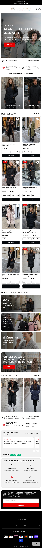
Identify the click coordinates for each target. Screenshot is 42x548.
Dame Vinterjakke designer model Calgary (30, 275)
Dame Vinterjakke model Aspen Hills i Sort (9, 188)
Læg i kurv (11, 155)
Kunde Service (21, 514)
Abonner (21, 505)
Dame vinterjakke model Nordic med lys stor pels (29, 231)
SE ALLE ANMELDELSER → (32, 433)
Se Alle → (37, 114)
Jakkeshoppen (21, 525)
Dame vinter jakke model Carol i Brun (9, 144)
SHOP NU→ (9, 45)
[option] (21, 2)
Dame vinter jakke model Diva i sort (10, 275)
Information (21, 519)
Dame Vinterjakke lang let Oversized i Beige (9, 231)
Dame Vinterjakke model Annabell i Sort (29, 188)
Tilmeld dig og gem (21, 531)
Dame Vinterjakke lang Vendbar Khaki (28, 144)
